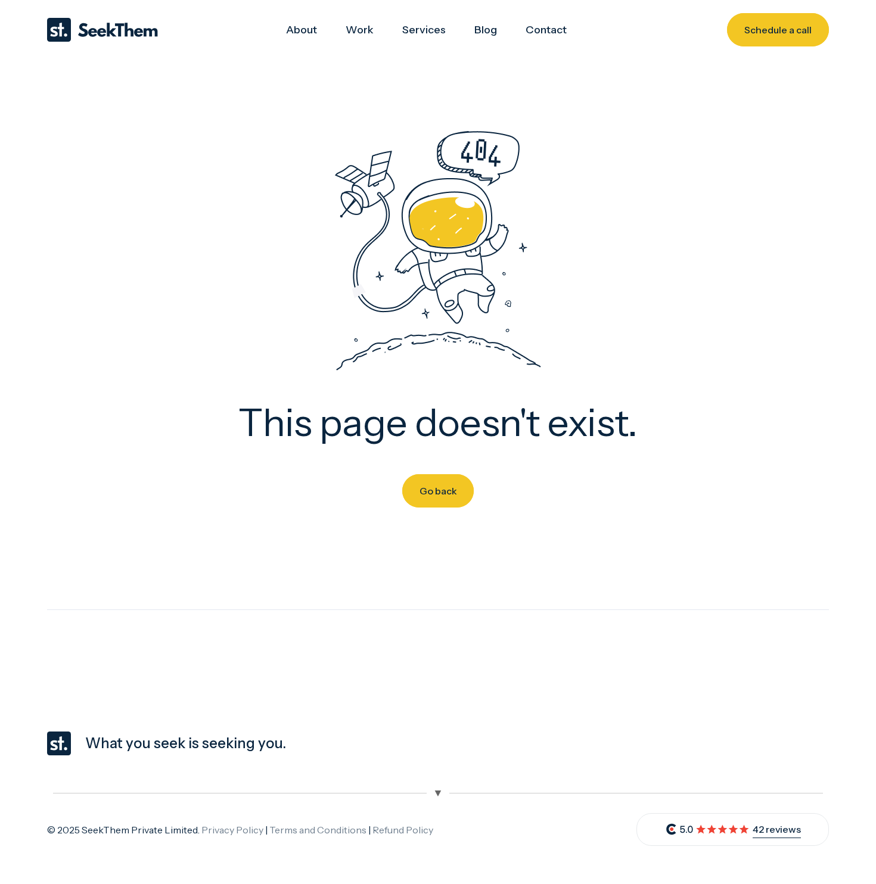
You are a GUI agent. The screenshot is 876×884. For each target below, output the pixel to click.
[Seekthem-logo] (102, 30)
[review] (707, 829)
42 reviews (777, 829)
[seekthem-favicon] (59, 743)
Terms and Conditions (317, 830)
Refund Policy (402, 830)
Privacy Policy (232, 830)
